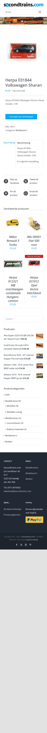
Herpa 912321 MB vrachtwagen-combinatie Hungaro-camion (15, 289)
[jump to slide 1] (22, 21)
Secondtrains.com (28, 537)
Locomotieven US (15, 423)
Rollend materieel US (17, 429)
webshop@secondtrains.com (17, 491)
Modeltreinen (32, 467)
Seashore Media (32, 540)
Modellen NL (13, 405)
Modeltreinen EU (13, 401)
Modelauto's (21, 130)
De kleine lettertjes (12, 509)
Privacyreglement (12, 514)
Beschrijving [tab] (9, 142)
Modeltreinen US (13, 418)
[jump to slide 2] (25, 21)
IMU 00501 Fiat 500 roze (34, 241)
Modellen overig (14, 412)
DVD (7, 394)
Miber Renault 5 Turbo (13, 241)
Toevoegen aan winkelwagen (21, 116)
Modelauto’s (31, 473)
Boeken (8, 441)
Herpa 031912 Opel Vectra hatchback (34, 285)
